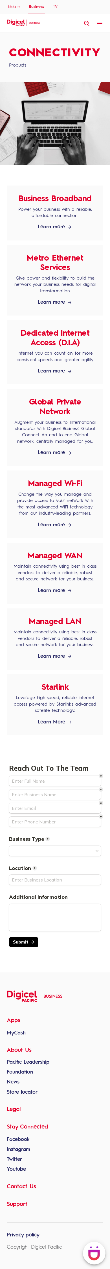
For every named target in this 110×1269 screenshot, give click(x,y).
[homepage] (23, 25)
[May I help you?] (94, 1253)
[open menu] (99, 23)
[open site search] (87, 23)
